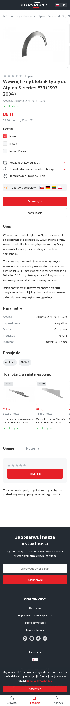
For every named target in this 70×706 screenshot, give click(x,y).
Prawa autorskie (35, 630)
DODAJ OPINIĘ (35, 473)
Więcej (64, 162)
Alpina (10, 362)
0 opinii (28, 76)
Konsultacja (35, 212)
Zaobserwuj (35, 579)
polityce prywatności (39, 680)
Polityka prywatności (35, 622)
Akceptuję (35, 688)
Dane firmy (35, 607)
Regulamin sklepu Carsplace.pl (35, 615)
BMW (25, 362)
